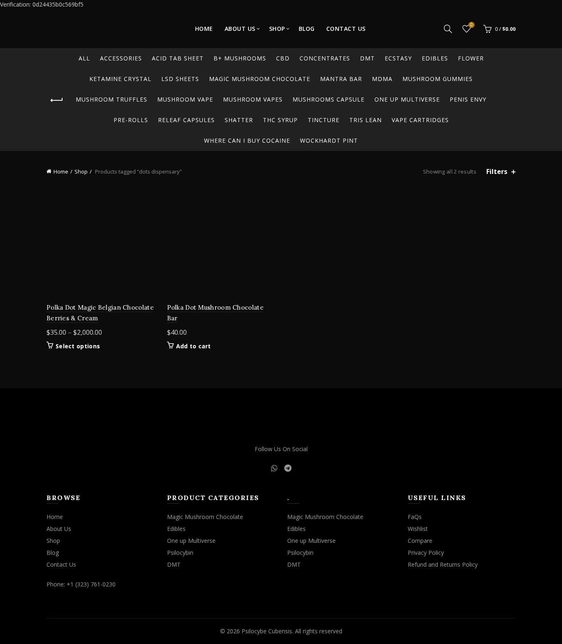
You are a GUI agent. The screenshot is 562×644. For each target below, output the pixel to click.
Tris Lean (365, 120)
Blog (307, 28)
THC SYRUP (280, 120)
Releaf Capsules (186, 120)
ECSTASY (398, 58)
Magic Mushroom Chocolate (259, 79)
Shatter (239, 120)
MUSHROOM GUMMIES (437, 79)
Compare (420, 540)
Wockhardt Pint (329, 140)
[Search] (448, 29)
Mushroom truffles (111, 99)
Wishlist (471, 25)
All (84, 58)
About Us (240, 28)
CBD (283, 58)
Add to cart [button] (193, 346)
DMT (367, 58)
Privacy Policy (426, 552)
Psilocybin (180, 552)
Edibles (435, 58)
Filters (496, 172)
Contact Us (346, 28)
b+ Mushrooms (240, 58)
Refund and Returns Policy (443, 564)
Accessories (121, 58)
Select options (78, 346)
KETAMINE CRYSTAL (120, 79)
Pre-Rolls (131, 120)
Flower (471, 58)
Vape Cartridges (420, 120)
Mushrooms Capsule (329, 99)
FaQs (415, 517)
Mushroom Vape (185, 99)
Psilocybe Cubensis (267, 631)
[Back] (56, 100)
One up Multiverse (407, 99)
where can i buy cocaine (247, 140)
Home (204, 28)
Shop (277, 28)
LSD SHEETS (180, 79)
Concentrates (325, 58)
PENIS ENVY (468, 99)
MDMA (382, 79)
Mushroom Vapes (253, 99)
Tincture (323, 120)
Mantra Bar (341, 79)
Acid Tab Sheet (178, 58)
